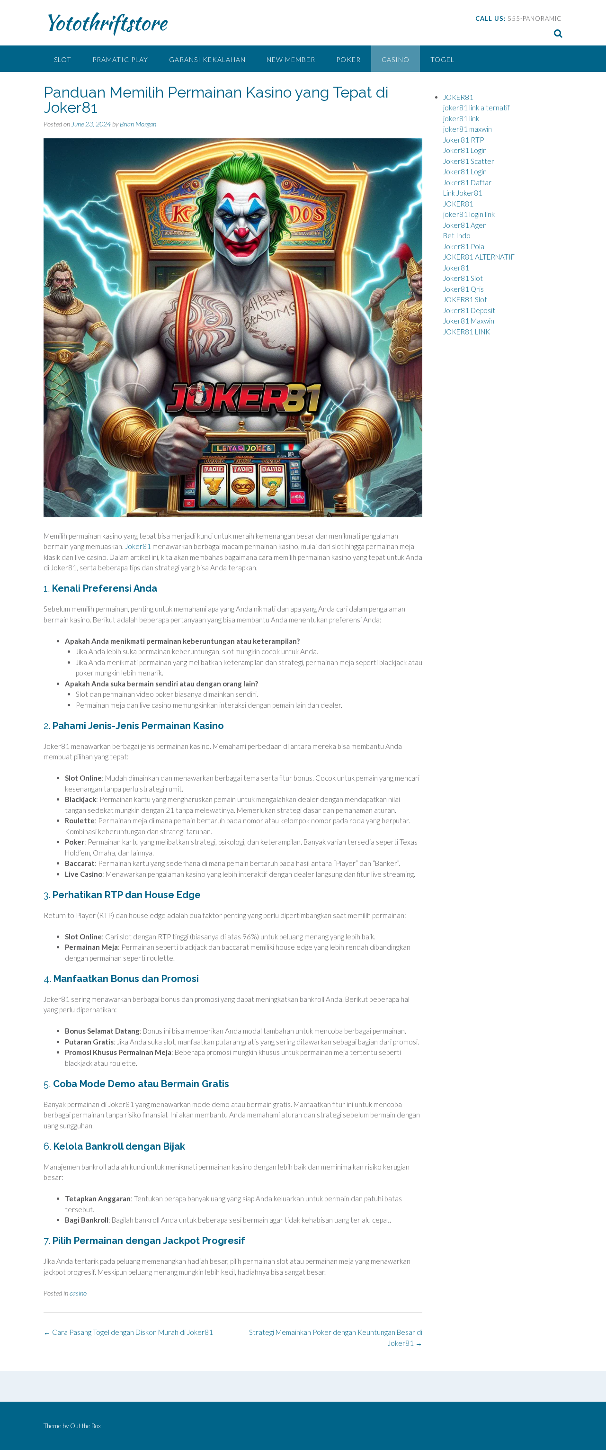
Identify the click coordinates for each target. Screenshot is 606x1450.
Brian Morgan (138, 124)
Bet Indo (457, 235)
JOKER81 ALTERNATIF (479, 256)
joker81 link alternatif (476, 107)
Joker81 (138, 546)
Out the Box (85, 1426)
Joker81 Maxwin (468, 320)
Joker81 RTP (463, 139)
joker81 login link (469, 214)
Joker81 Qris (463, 289)
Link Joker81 (462, 193)
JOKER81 (458, 97)
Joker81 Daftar (467, 182)
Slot (62, 59)
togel (442, 59)
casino (396, 59)
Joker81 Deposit (469, 310)
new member (291, 59)
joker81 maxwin (467, 129)
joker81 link (461, 118)
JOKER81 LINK (466, 331)
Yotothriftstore (105, 22)
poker (348, 59)
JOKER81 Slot (465, 299)
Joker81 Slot (463, 278)
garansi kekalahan (207, 59)
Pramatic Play (120, 59)
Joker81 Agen (465, 225)
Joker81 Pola (463, 246)
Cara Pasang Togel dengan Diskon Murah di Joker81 (128, 1332)
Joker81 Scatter (468, 161)
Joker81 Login (465, 150)
